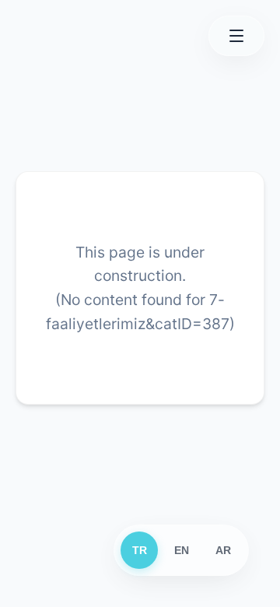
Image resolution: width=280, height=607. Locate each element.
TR (139, 550)
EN (181, 550)
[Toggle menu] (236, 35)
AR (223, 550)
